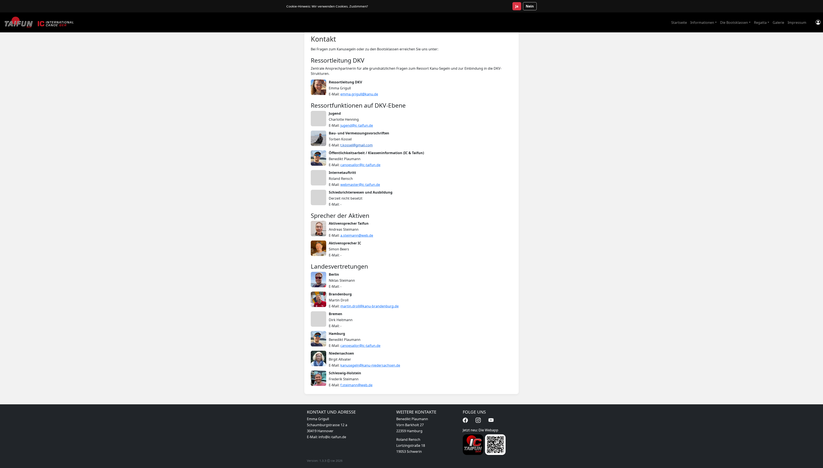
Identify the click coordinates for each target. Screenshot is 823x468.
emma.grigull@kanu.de (359, 94)
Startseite (679, 22)
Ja (516, 6)
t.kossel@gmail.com (356, 145)
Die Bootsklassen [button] (734, 22)
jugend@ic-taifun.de (356, 125)
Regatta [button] (760, 22)
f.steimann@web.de (356, 385)
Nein (530, 6)
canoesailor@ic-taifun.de (360, 165)
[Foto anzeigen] (318, 87)
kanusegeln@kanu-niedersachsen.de (370, 365)
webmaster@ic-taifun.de (360, 184)
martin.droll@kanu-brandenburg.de (369, 306)
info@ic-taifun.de (332, 437)
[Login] (818, 22)
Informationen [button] (702, 22)
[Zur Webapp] (473, 444)
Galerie (778, 22)
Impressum (797, 22)
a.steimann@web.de (356, 235)
